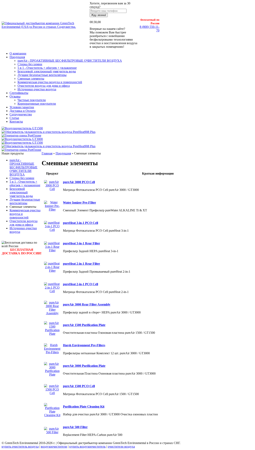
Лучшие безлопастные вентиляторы (42, 75)
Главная (47, 153)
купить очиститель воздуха (20, 446)
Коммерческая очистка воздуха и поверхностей (50, 82)
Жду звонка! (98, 15)
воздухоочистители (54, 446)
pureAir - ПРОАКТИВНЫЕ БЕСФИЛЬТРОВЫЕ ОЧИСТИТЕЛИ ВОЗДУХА (70, 60)
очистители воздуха (121, 446)
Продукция (63, 153)
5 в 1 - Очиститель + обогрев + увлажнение (47, 67)
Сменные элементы (31, 78)
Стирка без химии (30, 64)
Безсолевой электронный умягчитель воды (47, 71)
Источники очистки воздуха (37, 89)
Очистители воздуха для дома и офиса (44, 85)
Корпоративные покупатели (37, 103)
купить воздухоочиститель (87, 446)
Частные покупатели (32, 100)
